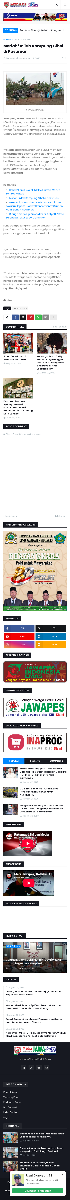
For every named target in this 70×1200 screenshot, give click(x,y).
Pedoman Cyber (12, 1102)
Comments (56, 761)
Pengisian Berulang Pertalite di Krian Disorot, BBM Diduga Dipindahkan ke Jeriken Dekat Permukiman (42, 808)
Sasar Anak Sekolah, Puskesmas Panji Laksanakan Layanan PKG (42, 1135)
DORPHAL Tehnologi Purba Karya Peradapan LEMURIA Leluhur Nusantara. (39, 791)
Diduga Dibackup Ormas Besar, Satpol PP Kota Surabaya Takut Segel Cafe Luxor (35, 215)
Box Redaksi (10, 1107)
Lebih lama (59, 516)
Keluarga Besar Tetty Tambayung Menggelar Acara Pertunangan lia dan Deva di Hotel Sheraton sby (51, 362)
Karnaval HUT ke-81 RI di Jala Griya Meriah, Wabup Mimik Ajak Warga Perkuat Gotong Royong (36, 1034)
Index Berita (10, 1112)
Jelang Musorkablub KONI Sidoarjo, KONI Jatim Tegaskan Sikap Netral (34, 961)
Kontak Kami (10, 1092)
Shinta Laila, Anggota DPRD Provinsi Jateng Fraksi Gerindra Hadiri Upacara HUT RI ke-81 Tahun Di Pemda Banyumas (43, 773)
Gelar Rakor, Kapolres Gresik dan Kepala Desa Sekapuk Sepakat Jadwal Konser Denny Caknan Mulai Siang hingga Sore (34, 206)
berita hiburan (23, 39)
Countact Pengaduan (37, 1191)
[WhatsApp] (38, 317)
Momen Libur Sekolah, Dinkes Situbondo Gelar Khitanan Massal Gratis (40, 1165)
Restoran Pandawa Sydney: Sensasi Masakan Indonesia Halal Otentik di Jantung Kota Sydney (18, 407)
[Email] (45, 317)
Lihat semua (60, 326)
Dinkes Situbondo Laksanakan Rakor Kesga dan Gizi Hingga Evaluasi (42, 1150)
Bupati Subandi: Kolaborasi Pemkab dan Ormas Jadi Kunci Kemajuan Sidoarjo (34, 1021)
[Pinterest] (30, 317)
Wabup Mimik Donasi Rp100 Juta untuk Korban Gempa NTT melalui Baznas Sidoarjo (33, 1007)
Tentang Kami (11, 1097)
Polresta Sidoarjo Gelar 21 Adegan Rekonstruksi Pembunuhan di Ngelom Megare (42, 31)
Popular (14, 761)
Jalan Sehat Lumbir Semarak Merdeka (15, 358)
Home (8, 1190)
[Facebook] (15, 317)
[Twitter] (23, 317)
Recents (35, 761)
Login (6, 1117)
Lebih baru (11, 516)
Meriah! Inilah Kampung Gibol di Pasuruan (34, 198)
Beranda (8, 39)
